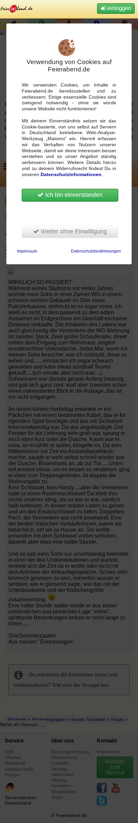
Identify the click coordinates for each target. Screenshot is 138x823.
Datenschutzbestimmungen (96, 251)
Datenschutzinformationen (71, 174)
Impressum (27, 251)
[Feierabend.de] (16, 8)
